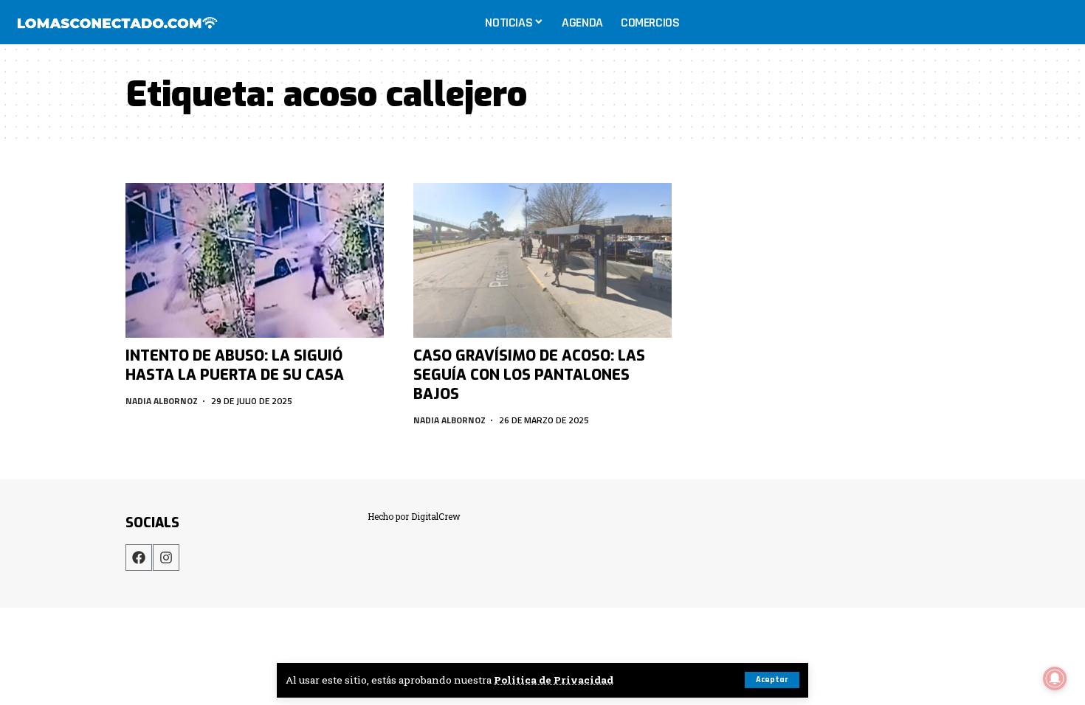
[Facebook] (138, 557)
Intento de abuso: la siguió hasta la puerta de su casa (234, 365)
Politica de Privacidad (553, 680)
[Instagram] (166, 557)
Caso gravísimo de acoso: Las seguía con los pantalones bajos (529, 375)
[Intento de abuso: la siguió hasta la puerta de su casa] (254, 260)
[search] (1058, 22)
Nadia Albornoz (161, 401)
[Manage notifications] (1055, 678)
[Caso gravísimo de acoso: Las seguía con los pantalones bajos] (542, 260)
